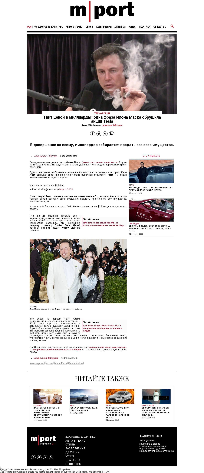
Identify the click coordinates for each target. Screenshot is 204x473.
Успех (132, 26)
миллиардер (37, 363)
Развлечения (104, 26)
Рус (29, 26)
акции (49, 363)
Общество (159, 26)
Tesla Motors (76, 363)
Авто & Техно (74, 26)
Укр (35, 26)
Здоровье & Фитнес (50, 26)
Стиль (89, 26)
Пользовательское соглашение (157, 450)
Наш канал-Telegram (45, 155)
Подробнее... (65, 469)
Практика (144, 26)
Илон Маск (61, 363)
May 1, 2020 (66, 189)
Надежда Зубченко (112, 125)
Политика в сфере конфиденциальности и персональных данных (152, 446)
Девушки (120, 26)
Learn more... (82, 471)
